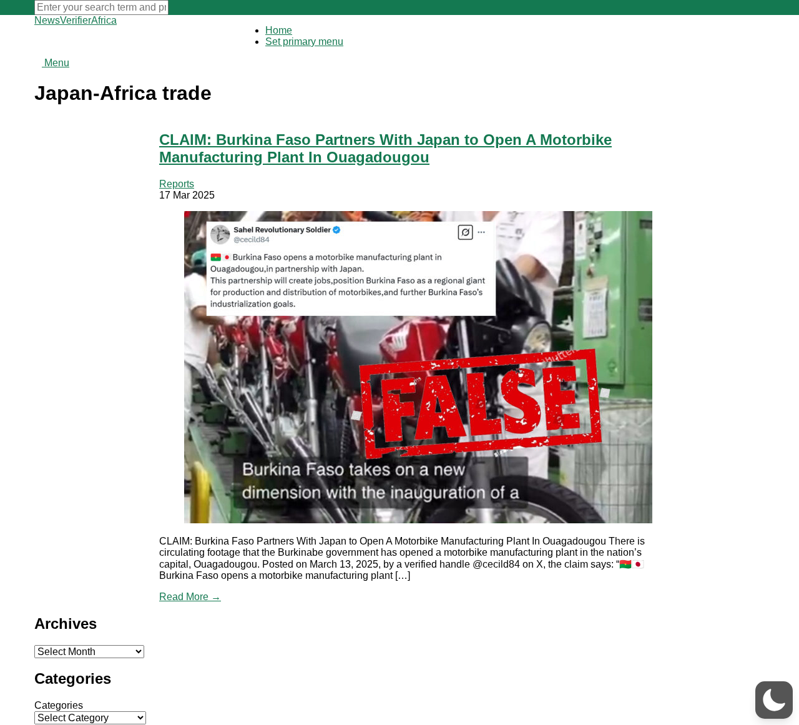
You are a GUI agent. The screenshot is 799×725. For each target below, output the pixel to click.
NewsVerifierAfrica (75, 20)
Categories (58, 705)
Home (278, 30)
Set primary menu (304, 41)
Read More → (190, 596)
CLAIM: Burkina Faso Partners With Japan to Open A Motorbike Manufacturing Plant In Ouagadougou (385, 148)
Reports (176, 184)
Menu (55, 62)
